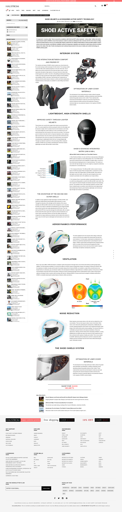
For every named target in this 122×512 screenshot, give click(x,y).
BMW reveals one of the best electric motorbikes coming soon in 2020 (18, 284)
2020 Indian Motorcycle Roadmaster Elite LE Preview (18, 194)
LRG (100, 436)
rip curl (86, 490)
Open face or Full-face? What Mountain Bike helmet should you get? (18, 52)
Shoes (100, 457)
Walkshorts (83, 463)
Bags (100, 463)
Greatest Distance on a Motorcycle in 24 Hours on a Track (18, 278)
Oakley (64, 433)
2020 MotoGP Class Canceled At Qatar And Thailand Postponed (18, 126)
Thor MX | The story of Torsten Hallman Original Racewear (18, 318)
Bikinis (82, 466)
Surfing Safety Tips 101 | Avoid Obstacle (18, 75)
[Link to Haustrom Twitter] (58, 498)
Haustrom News (15, 15)
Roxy (63, 440)
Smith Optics (83, 446)
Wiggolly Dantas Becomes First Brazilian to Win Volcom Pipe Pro (18, 227)
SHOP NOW (73, 0)
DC (34, 461)
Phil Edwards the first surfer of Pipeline (18, 256)
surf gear (73, 487)
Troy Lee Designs (84, 440)
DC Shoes (64, 442)
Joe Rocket (83, 438)
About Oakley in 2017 (16, 306)
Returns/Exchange (10, 435)
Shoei (48, 463)
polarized (86, 487)
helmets (65, 490)
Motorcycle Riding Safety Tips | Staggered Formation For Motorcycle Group (18, 165)
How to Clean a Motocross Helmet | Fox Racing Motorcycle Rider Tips (18, 64)
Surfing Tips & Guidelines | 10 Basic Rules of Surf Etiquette (18, 120)
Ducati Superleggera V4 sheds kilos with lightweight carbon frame (18, 267)
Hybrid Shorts (84, 461)
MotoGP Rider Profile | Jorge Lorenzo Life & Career (18, 69)
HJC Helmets (83, 433)
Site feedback (9, 445)
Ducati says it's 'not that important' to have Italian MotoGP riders (18, 222)
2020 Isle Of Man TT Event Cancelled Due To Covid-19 (18, 86)
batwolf (71, 490)
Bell (35, 457)
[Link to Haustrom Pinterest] (66, 498)
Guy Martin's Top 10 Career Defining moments (18, 182)
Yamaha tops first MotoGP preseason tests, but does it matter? (18, 199)
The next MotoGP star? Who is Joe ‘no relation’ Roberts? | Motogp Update (18, 103)
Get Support (10, 429)
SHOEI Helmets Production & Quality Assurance (18, 205)
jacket (97, 490)
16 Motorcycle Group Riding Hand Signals (18, 143)
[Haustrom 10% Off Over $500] (96, 420)
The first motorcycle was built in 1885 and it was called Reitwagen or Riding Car (18, 210)
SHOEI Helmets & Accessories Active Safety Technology (18, 58)
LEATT (100, 433)
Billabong (64, 436)
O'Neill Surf (65, 435)
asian (80, 487)
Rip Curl (49, 459)
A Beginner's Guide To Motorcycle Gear (18, 261)
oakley (104, 487)
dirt (64, 493)
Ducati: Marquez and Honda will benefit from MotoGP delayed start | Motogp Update (18, 81)
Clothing (82, 457)
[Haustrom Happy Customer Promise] (23, 420)
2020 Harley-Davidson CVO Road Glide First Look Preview (18, 171)
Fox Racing (83, 442)
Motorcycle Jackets (67, 461)
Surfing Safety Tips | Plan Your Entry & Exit (18, 98)
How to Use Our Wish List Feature (18, 312)
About (35, 435)
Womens (101, 466)
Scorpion (82, 435)
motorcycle (66, 487)
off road (98, 487)
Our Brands (66, 429)
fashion (103, 490)
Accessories (79, 490)
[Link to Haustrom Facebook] (54, 498)
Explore (37, 429)
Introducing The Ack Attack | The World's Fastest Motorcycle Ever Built (18, 92)
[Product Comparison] (9, 10)
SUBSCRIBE (46, 488)
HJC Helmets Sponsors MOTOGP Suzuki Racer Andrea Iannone (18, 301)
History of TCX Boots (16, 47)
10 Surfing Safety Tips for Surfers (18, 188)
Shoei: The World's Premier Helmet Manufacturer (18, 289)
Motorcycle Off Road (67, 457)
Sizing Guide (9, 441)
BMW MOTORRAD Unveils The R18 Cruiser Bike (18, 109)
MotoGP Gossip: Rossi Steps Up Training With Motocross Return (18, 272)
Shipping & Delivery (11, 439)
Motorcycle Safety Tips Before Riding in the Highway (18, 216)
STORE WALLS (38, 453)
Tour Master (102, 440)
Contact (36, 437)
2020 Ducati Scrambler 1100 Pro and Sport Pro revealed (18, 250)
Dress (92, 490)
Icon (81, 436)
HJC (35, 463)
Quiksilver (64, 438)
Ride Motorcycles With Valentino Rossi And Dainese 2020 (18, 154)
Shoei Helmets (65, 446)
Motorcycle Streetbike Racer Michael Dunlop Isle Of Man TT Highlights (18, 115)
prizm (92, 487)
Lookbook (36, 439)
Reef (100, 435)
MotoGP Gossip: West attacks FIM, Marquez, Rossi (18, 244)
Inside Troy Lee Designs (17, 295)
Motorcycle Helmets (67, 459)
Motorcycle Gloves (67, 463)
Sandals (101, 459)
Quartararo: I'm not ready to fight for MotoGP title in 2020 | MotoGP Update (18, 177)
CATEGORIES (66, 453)
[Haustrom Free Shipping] (59, 419)
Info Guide (8, 443)
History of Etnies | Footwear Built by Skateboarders (18, 41)
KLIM (81, 444)
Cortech (101, 442)
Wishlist (36, 443)
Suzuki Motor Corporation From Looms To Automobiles (18, 137)
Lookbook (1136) (11, 31)
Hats (100, 461)
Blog (35, 441)
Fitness (64, 466)
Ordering (8, 437)
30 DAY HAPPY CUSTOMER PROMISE (14, 433)
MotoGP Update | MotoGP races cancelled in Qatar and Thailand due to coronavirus (18, 131)
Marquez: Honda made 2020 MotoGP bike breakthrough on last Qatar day (18, 148)
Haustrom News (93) (12, 29)
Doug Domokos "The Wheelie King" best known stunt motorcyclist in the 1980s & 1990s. (18, 233)
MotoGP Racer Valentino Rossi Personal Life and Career (18, 160)
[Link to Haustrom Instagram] (62, 498)
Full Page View (22, 20)
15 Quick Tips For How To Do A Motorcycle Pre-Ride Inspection (18, 239)
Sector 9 (101, 438)
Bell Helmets (65, 444)
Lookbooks (10, 453)
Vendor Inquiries (38, 433)
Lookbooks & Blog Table (12, 475)
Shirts (82, 459)
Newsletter (37, 445)
